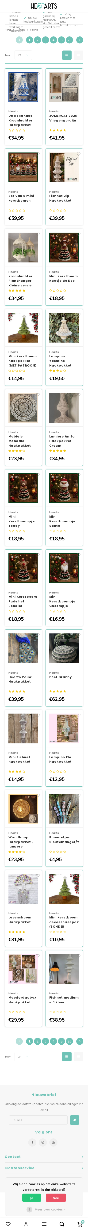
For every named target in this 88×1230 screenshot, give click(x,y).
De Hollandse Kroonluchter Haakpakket (20, 120)
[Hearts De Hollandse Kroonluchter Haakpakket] (23, 87)
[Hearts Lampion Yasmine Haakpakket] (64, 328)
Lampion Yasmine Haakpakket (60, 361)
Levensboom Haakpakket (20, 919)
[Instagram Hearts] (43, 1142)
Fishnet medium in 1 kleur (64, 999)
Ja (31, 1198)
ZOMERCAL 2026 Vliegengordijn (63, 118)
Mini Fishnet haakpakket (19, 759)
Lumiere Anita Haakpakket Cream (62, 441)
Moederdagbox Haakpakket (22, 999)
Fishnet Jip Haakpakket (60, 198)
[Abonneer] (74, 1120)
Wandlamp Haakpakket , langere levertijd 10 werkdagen (20, 842)
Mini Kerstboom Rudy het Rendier (22, 601)
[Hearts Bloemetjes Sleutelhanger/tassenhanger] (64, 809)
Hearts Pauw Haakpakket (20, 679)
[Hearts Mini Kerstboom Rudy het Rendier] (23, 568)
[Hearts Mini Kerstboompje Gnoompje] (64, 568)
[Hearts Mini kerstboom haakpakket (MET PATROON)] (23, 328)
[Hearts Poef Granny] (64, 648)
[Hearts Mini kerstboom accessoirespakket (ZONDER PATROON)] (64, 889)
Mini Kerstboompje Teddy (21, 521)
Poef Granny (60, 677)
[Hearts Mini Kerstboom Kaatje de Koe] (64, 247)
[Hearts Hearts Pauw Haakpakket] (23, 648)
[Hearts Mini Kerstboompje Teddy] (23, 488)
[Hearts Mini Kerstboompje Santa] (64, 488)
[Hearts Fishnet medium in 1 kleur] (64, 969)
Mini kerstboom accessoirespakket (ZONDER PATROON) (64, 922)
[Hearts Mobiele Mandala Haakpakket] (23, 408)
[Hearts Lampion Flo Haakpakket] (64, 729)
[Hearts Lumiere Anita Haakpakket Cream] (64, 408)
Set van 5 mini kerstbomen (21, 198)
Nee (56, 1198)
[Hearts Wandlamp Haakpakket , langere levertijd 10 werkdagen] (23, 809)
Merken (20, 29)
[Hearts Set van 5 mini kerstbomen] (23, 167)
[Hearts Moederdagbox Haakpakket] (23, 969)
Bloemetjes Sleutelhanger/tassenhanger (64, 839)
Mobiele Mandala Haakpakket (19, 441)
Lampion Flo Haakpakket (60, 759)
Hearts (34, 29)
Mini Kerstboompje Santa (62, 521)
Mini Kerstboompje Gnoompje (62, 601)
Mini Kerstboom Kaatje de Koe (63, 278)
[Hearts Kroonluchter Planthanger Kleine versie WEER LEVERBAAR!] (23, 247)
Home (8, 29)
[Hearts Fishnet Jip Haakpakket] (64, 167)
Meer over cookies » (50, 1209)
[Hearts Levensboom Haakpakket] (23, 889)
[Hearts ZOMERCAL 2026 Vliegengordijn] (64, 87)
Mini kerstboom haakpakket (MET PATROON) (22, 361)
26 (69, 40)
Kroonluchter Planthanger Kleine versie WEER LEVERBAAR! (20, 281)
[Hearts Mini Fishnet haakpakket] (23, 729)
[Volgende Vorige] (79, 39)
